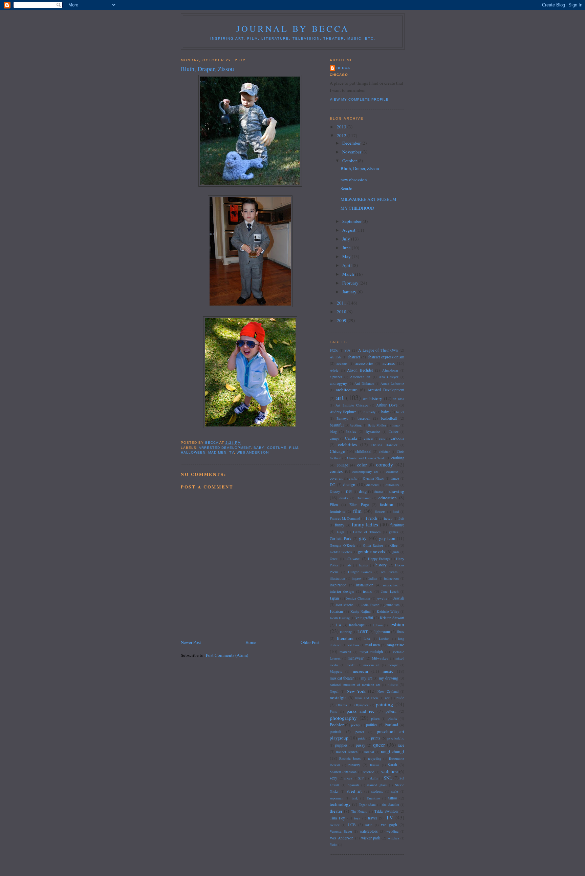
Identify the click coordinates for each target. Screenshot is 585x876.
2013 (342, 127)
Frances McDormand (345, 518)
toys (357, 818)
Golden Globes (341, 551)
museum (360, 671)
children (384, 451)
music (388, 671)
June (347, 248)
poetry (355, 725)
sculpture (389, 771)
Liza (367, 638)
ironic (367, 591)
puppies (341, 745)
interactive (390, 585)
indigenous (391, 578)
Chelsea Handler (384, 444)
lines (400, 631)
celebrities (347, 444)
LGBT (363, 631)
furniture (397, 524)
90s (347, 350)
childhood (363, 451)
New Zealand (387, 691)
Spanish (353, 785)
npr (387, 697)
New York (356, 691)
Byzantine (373, 431)
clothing (397, 457)
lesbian (396, 624)
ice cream (389, 571)
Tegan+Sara (367, 804)
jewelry (381, 598)
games (393, 531)
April (347, 265)
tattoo (392, 797)
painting (384, 704)
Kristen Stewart (392, 617)
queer (379, 744)
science (368, 771)
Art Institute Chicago (351, 405)
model (351, 665)
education (387, 498)
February (351, 283)
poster (359, 731)
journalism (392, 604)
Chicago (337, 451)
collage (342, 464)
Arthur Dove (386, 405)
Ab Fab (335, 357)
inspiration (338, 584)
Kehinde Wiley (388, 611)
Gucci (334, 558)
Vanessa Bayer (341, 831)
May (347, 256)
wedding (392, 831)
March (348, 274)
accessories (364, 363)
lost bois (353, 645)
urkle (368, 824)
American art (360, 376)
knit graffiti (364, 617)
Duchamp (363, 498)
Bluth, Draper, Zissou (360, 168)
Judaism (336, 611)
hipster (363, 565)
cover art (336, 478)
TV (231, 452)
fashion (386, 504)
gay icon (387, 538)
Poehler (337, 725)
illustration (337, 578)
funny (339, 524)
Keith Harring (340, 618)
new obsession (354, 179)
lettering (346, 631)
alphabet (336, 376)
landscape (357, 624)
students (377, 791)
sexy (333, 777)
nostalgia (338, 697)
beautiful (337, 424)
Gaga (341, 531)
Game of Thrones (367, 531)
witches (393, 838)
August (349, 230)
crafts (353, 478)
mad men (217, 452)
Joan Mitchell (345, 604)
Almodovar (390, 370)
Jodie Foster (369, 604)
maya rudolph (371, 651)
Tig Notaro (359, 811)
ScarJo (346, 188)
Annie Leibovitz (392, 383)
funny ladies (365, 524)
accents (342, 363)
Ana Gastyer (388, 376)
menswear (356, 658)
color (362, 465)
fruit (401, 518)
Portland (391, 724)
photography (343, 717)
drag (363, 491)
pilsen (375, 718)
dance (395, 478)
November (352, 152)
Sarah (392, 764)
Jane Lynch (389, 591)
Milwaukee (380, 658)
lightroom (382, 631)
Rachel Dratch (346, 751)
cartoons (397, 438)
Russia (375, 765)
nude (400, 697)
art (340, 397)
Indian (372, 578)
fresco (388, 518)
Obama (342, 705)
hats (348, 565)
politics (371, 724)
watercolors (369, 831)
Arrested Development (225, 448)
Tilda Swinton (385, 811)
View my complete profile (359, 99)
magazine (395, 645)
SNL (388, 778)
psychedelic (395, 738)
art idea (398, 398)
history (381, 564)
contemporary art (365, 471)
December (352, 143)
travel (372, 817)
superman (336, 798)
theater (336, 811)
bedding (356, 425)
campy (334, 438)
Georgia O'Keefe (342, 545)
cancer (368, 438)
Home (250, 642)
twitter (334, 824)
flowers (380, 511)
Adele (334, 370)
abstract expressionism (386, 356)
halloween (193, 452)
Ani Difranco (364, 383)
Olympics (361, 705)
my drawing (388, 678)
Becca (343, 68)
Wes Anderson (252, 452)
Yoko (333, 844)
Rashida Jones (350, 758)
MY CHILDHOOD (357, 208)
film (293, 448)
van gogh (389, 824)
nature (392, 684)
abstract (354, 356)
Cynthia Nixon (373, 478)
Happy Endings (379, 558)
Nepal (334, 691)
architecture (347, 390)
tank (355, 798)
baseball (364, 418)
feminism (337, 511)
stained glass (377, 785)
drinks (344, 498)
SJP (361, 778)
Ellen (334, 504)
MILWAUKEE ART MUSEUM (368, 199)
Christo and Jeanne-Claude (366, 458)
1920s (334, 350)
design (349, 484)
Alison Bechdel (360, 370)
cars (382, 438)
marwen (345, 651)
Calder (393, 431)
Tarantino (373, 798)
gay (363, 538)
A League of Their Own (378, 350)
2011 (342, 303)
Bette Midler (377, 425)
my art (366, 678)
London (384, 638)
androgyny (338, 383)
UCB (352, 824)
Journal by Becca (292, 28)
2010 (342, 312)
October (350, 161)
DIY (349, 491)
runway (354, 764)
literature (345, 638)
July (346, 239)
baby (259, 448)
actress (389, 363)
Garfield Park (340, 538)
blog (333, 431)
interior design (342, 591)
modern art (371, 665)
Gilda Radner (373, 545)
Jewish (398, 598)
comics (336, 471)
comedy (384, 464)
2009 (342, 320)
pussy (360, 745)
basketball (389, 418)
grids (395, 551)
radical (369, 751)
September (352, 221)
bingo (395, 425)
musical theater (342, 678)
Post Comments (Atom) (227, 655)
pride (361, 738)
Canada (351, 438)
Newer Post (191, 642)
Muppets (336, 671)
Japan (334, 598)
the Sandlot (390, 804)
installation (364, 584)
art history (373, 398)
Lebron (378, 625)
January (350, 292)
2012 (342, 135)
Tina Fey (337, 817)
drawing (396, 491)
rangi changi (392, 751)
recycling (374, 758)
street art (354, 791)
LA (338, 624)
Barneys (342, 418)
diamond (372, 484)
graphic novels (371, 551)
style (394, 791)
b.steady (369, 412)
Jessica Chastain (358, 598)
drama (378, 491)
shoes (348, 778)
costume (276, 448)
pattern (391, 711)
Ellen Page (359, 504)
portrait (335, 731)
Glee (393, 545)
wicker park (370, 837)
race (401, 745)
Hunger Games (360, 571)
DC (332, 484)
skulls (374, 778)
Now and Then (366, 697)
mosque (393, 665)
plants (392, 718)
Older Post (310, 642)
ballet (400, 412)
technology (340, 804)
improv (357, 578)
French (371, 518)
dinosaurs (392, 484)
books (351, 431)
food (396, 511)
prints (375, 738)
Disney (335, 491)
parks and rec (361, 711)
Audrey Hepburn (343, 411)
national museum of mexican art (355, 684)
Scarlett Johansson (343, 771)
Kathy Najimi (360, 611)
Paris (333, 711)
